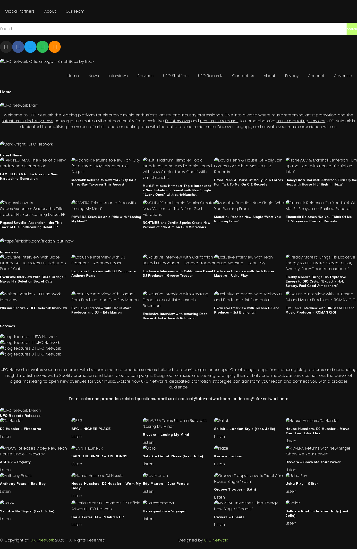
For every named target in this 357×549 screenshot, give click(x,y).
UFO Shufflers (175, 76)
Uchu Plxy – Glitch (302, 483)
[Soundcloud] (55, 47)
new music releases (219, 121)
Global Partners (19, 11)
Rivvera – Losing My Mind (166, 434)
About (50, 11)
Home (73, 76)
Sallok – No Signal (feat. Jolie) (27, 511)
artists (165, 115)
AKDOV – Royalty (15, 462)
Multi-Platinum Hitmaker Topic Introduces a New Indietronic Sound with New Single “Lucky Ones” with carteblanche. (177, 190)
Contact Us (243, 76)
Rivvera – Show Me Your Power (313, 462)
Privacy (291, 76)
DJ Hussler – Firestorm (20, 429)
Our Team (75, 11)
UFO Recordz (210, 76)
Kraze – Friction (228, 456)
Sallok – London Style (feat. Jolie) (244, 429)
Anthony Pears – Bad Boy (23, 483)
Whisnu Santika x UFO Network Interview (33, 308)
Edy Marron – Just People (166, 483)
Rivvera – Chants (229, 517)
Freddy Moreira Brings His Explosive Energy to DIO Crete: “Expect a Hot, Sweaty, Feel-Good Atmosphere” (316, 281)
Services (145, 76)
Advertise (343, 76)
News (94, 76)
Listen (5, 436)
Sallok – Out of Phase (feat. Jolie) (173, 456)
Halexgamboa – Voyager (164, 511)
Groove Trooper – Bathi (235, 489)
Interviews (118, 76)
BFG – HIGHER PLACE (91, 429)
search (352, 29)
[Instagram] (6, 47)
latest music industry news (27, 121)
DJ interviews (177, 121)
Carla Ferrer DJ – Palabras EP (97, 517)
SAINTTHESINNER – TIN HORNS (99, 456)
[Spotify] (42, 47)
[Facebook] (18, 47)
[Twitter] (30, 47)
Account (316, 76)
